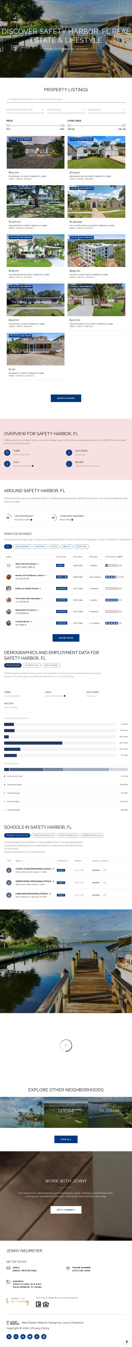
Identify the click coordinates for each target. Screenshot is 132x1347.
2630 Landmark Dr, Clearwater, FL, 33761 (31, 897)
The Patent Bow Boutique (27, 598)
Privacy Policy (40, 1328)
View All (66, 1139)
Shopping (41, 546)
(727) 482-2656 (81, 1270)
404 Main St (21, 625)
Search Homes (66, 398)
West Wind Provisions (26, 564)
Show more (66, 638)
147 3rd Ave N (22, 601)
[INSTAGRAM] (16, 1336)
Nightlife (82, 546)
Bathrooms (54, 110)
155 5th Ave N (22, 578)
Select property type (19, 110)
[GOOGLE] (43, 1336)
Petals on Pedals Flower (27, 588)
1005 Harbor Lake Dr (25, 567)
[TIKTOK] (36, 1336)
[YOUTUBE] (29, 1336)
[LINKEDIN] (23, 1336)
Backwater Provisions (25, 610)
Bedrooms (94, 110)
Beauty (68, 546)
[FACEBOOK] (9, 1336)
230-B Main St (22, 613)
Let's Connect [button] (66, 1210)
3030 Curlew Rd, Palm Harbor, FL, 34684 (31, 872)
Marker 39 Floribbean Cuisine (29, 575)
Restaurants (23, 546)
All (9, 546)
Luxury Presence (72, 1322)
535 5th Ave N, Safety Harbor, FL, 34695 (30, 884)
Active (55, 546)
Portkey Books (22, 621)
